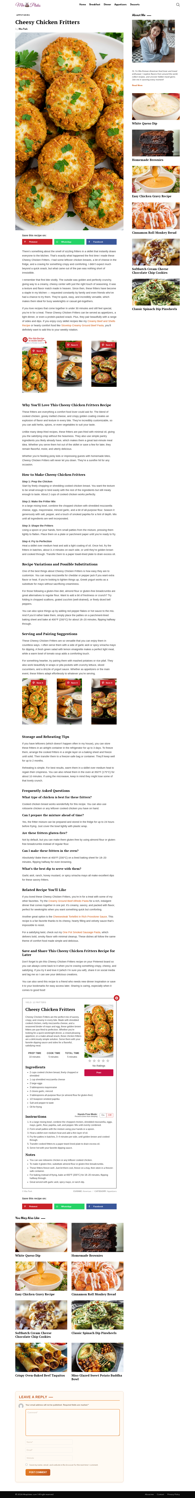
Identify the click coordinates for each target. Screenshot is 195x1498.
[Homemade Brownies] (97, 1237)
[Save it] (38, 351)
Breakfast (94, 4)
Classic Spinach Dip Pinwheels (94, 1333)
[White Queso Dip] (41, 1237)
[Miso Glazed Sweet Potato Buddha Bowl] (97, 1357)
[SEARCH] (178, 5)
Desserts (134, 4)
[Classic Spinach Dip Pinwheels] (97, 1315)
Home (82, 4)
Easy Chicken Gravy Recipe (35, 1294)
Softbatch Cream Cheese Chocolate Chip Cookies (33, 1334)
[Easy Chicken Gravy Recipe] (41, 1276)
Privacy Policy (173, 1494)
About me (149, 1494)
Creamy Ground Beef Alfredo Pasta (68, 901)
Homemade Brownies (87, 1255)
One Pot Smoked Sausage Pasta (81, 932)
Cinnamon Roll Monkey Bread (94, 1294)
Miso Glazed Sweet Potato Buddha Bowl (97, 1377)
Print (99, 1073)
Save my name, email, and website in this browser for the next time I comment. (63, 1465)
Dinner (107, 4)
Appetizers (120, 4)
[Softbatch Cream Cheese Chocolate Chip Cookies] (41, 1315)
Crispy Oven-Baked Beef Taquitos (40, 1375)
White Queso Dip (27, 1255)
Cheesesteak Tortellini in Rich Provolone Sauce (80, 916)
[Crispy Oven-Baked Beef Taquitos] (41, 1357)
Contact (160, 1494)
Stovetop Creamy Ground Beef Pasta (82, 325)
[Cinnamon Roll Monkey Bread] (97, 1276)
